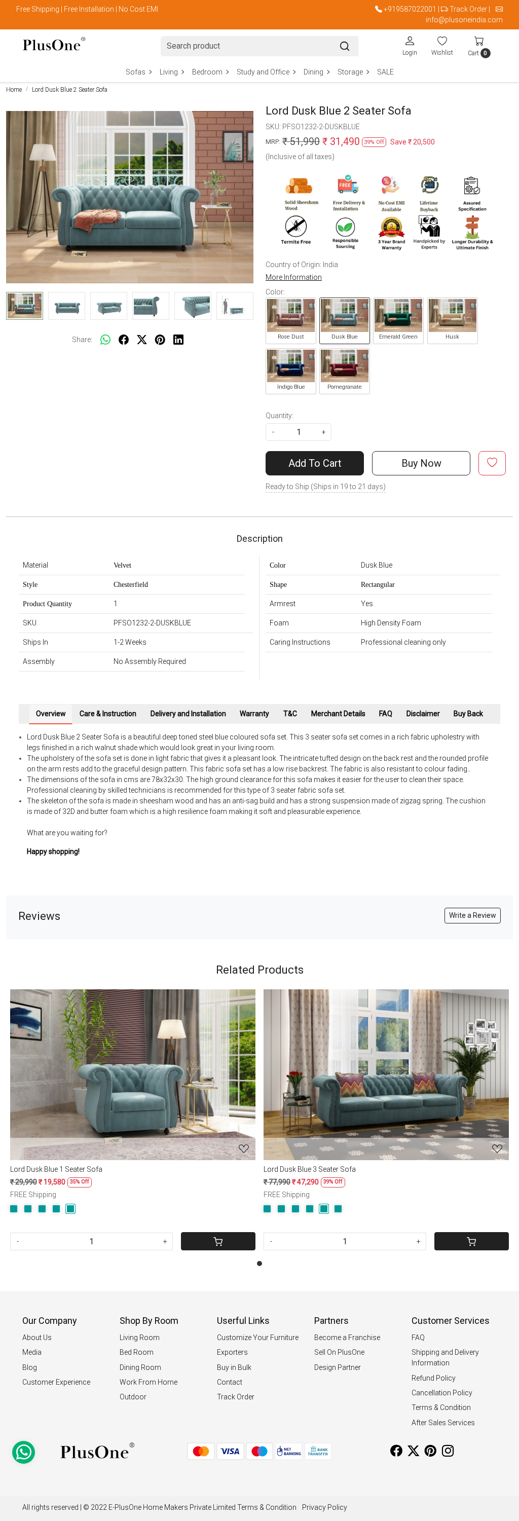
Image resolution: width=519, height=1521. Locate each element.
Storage (350, 72)
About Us (37, 1337)
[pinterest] (160, 339)
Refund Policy (434, 1378)
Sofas (135, 72)
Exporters (232, 1352)
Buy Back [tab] (468, 714)
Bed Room (137, 1352)
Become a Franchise (347, 1337)
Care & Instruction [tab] (108, 714)
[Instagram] (448, 1452)
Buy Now (421, 463)
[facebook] (124, 339)
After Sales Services (443, 1423)
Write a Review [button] (472, 915)
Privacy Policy (324, 1507)
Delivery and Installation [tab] (188, 714)
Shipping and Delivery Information (445, 1357)
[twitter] (142, 339)
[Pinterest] (430, 1452)
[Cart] (218, 1241)
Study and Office (263, 72)
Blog (29, 1367)
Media (32, 1352)
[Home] (54, 46)
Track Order (468, 9)
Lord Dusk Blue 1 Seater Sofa (56, 1169)
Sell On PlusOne (339, 1352)
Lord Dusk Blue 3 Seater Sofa (310, 1169)
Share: (82, 340)
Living (169, 72)
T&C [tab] (290, 714)
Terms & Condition (441, 1407)
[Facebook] (396, 1452)
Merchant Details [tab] (338, 714)
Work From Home (148, 1382)
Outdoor (133, 1397)
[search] (344, 46)
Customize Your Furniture (258, 1337)
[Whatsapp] (105, 339)
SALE (385, 72)
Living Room (140, 1337)
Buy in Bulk (234, 1367)
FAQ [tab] (385, 714)
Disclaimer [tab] (423, 714)
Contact (229, 1382)
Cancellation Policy (442, 1393)
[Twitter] (413, 1452)
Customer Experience (56, 1382)
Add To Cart (315, 463)
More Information (294, 277)
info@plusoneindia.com (464, 20)
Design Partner (337, 1367)
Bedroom (207, 72)
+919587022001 (410, 9)
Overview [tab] (51, 714)
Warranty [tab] (254, 714)
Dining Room (140, 1367)
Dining (313, 72)
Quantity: (279, 416)
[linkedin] (178, 339)
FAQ (418, 1337)
